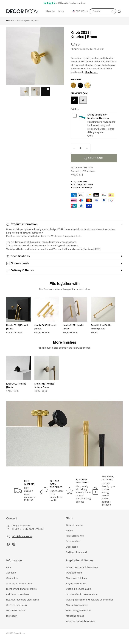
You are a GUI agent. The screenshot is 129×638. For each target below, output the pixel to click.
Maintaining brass (75, 616)
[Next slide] (119, 315)
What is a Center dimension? (80, 621)
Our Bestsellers (74, 573)
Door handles (73, 541)
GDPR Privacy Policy (16, 605)
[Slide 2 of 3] (35, 91)
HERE (97, 249)
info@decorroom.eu (22, 536)
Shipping (75, 49)
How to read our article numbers (82, 567)
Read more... (91, 72)
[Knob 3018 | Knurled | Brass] (87, 85)
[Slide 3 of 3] (45, 91)
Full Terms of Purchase (17, 594)
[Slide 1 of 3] (24, 91)
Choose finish (20, 263)
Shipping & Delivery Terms (19, 583)
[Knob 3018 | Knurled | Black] (80, 85)
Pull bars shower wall (76, 552)
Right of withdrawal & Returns (21, 589)
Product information (24, 224)
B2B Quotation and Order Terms (22, 600)
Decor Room (19, 633)
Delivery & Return (22, 270)
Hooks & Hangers (75, 536)
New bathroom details (77, 605)
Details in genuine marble (78, 589)
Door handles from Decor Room (82, 594)
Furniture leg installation (78, 610)
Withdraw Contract (16, 610)
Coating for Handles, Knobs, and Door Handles (89, 600)
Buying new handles (76, 583)
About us (11, 573)
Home (9, 21)
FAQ (8, 567)
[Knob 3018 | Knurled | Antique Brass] (73, 85)
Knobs (69, 530)
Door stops (72, 547)
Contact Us (12, 578)
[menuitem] (61, 11)
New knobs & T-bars (76, 578)
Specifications (20, 256)
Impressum (11, 616)
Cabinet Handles (74, 525)
